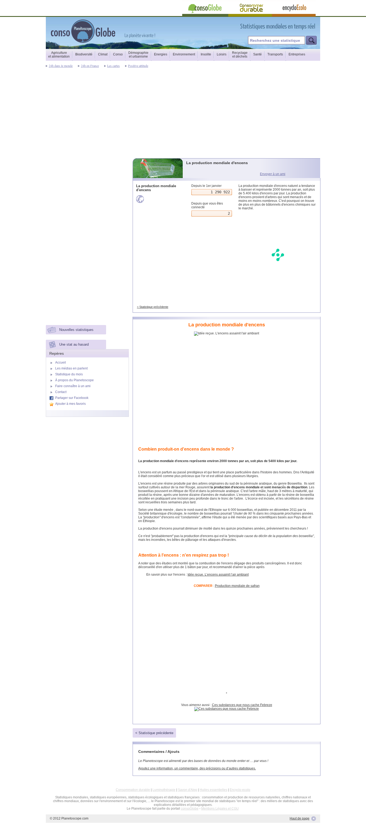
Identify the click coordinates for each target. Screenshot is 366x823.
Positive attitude (138, 65)
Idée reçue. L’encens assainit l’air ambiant (218, 574)
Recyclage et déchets (240, 54)
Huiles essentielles (213, 790)
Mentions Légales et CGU (220, 808)
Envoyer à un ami (272, 174)
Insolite (206, 54)
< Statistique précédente (152, 306)
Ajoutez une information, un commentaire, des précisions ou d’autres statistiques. (197, 768)
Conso (118, 54)
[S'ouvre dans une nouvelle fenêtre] (302, 26)
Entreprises (297, 54)
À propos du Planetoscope (74, 380)
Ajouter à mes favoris (70, 404)
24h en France (90, 65)
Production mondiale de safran (237, 586)
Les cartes (113, 65)
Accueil (60, 362)
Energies (160, 54)
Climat (102, 54)
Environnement (184, 54)
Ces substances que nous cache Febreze (242, 705)
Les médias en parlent (71, 368)
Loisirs (221, 54)
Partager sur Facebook (71, 398)
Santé (257, 54)
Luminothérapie (163, 790)
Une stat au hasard (74, 344)
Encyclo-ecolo (240, 790)
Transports (275, 54)
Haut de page (299, 818)
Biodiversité (83, 54)
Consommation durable (133, 790)
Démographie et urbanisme (138, 54)
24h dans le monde (61, 65)
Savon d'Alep (187, 790)
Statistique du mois (69, 374)
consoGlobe (190, 808)
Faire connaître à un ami (73, 386)
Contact (60, 392)
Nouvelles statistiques (76, 330)
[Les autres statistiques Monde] (158, 199)
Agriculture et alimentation (59, 54)
